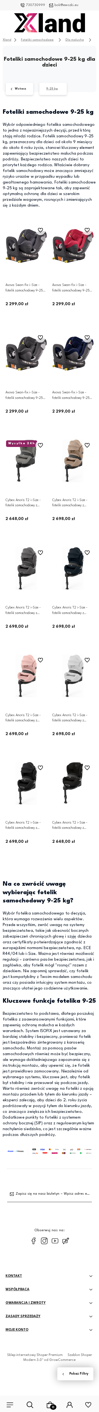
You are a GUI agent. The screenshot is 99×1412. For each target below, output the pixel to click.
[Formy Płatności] (49, 1151)
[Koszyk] (50, 1405)
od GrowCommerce (60, 1360)
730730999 (35, 5)
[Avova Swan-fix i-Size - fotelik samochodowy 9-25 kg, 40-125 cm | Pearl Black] (26, 353)
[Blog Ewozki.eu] (65, 1241)
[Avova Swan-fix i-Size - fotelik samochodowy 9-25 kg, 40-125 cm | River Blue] (73, 353)
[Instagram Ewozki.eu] (44, 1241)
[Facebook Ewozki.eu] (33, 1241)
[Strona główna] (49, 24)
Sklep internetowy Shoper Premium (35, 1355)
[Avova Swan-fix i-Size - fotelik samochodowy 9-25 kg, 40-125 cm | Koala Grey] (26, 245)
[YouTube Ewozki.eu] (55, 1241)
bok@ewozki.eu (66, 5)
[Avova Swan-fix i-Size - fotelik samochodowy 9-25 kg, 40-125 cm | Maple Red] (73, 245)
